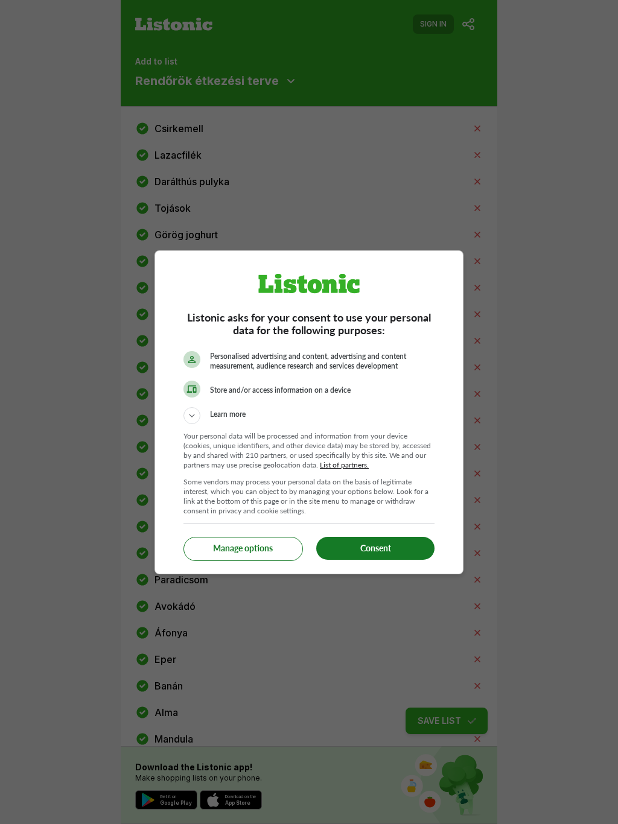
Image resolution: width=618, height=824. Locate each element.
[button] (309, 415)
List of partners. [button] (344, 464)
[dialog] (309, 412)
